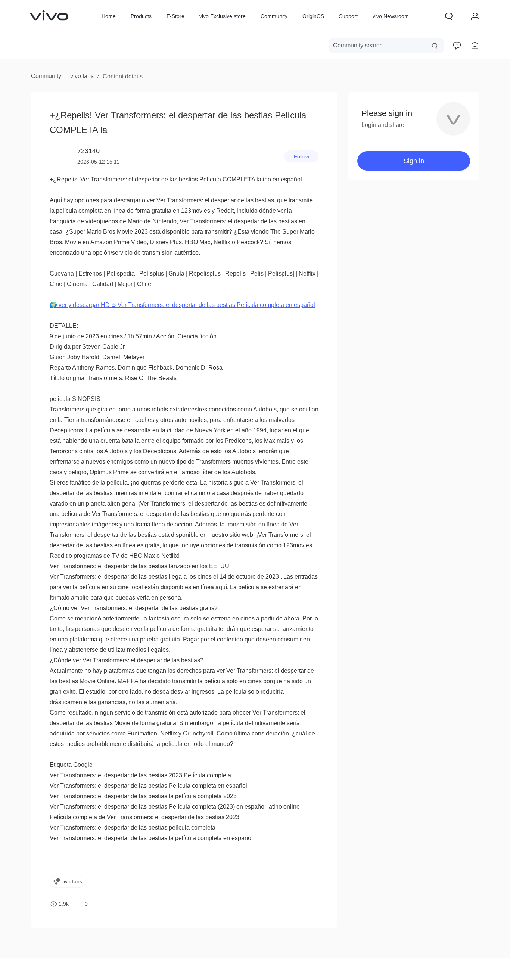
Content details (123, 76)
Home (109, 16)
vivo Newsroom (391, 16)
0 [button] (86, 903)
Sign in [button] (414, 161)
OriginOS (313, 16)
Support (348, 16)
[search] (386, 45)
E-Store (175, 16)
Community (274, 16)
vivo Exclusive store (222, 16)
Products (141, 16)
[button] (449, 16)
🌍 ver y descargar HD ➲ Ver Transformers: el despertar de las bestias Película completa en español (182, 305)
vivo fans (82, 76)
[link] (49, 15)
